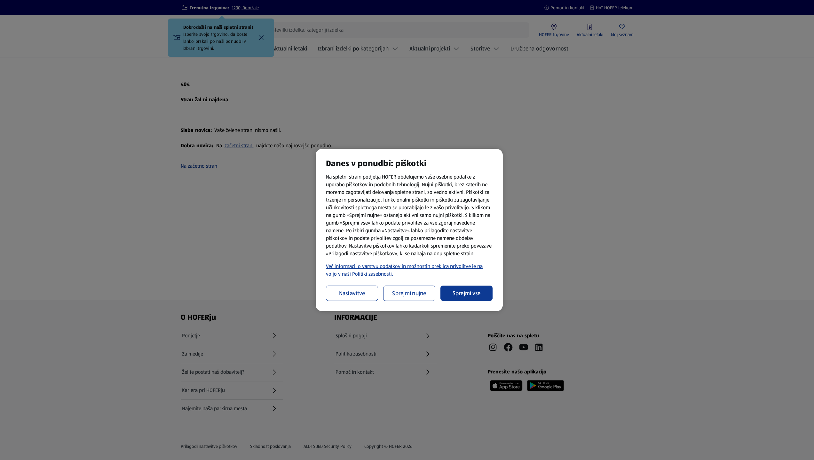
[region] (409, 230)
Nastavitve (352, 293)
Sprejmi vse (467, 293)
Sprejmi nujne (409, 293)
